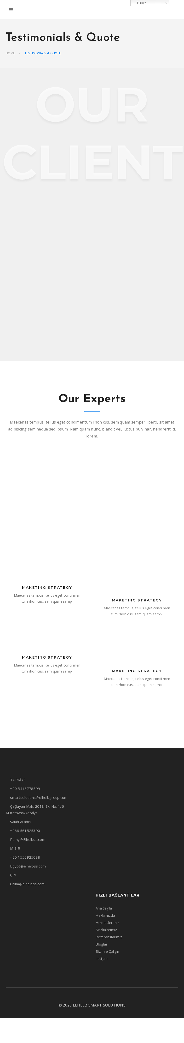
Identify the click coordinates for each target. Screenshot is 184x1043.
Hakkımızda (105, 915)
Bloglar (102, 944)
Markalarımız (106, 929)
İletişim (102, 958)
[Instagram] (83, 995)
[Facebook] (74, 995)
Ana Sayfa (104, 908)
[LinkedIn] (91, 995)
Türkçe (141, 3)
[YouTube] (99, 995)
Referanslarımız (109, 936)
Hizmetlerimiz (108, 922)
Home (10, 53)
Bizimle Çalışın (107, 951)
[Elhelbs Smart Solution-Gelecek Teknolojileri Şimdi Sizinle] (92, 9)
